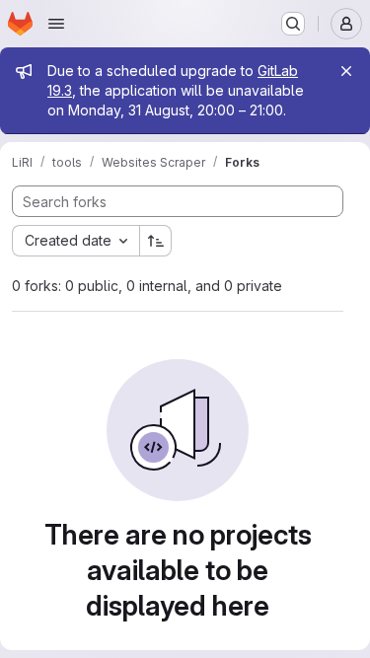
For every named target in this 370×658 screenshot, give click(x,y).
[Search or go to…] (293, 24)
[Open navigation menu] (56, 23)
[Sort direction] (156, 240)
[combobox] (75, 240)
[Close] (346, 71)
